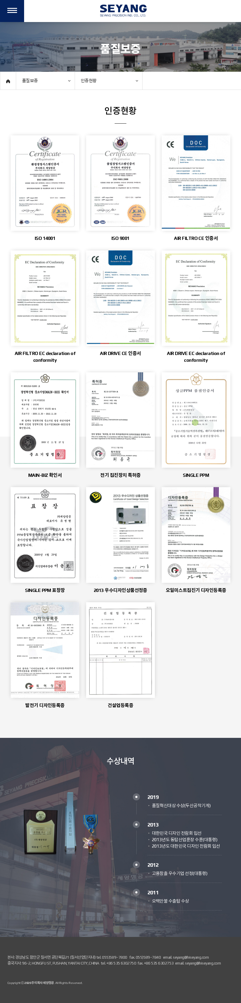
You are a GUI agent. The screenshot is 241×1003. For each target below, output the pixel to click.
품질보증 (30, 80)
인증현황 (89, 80)
